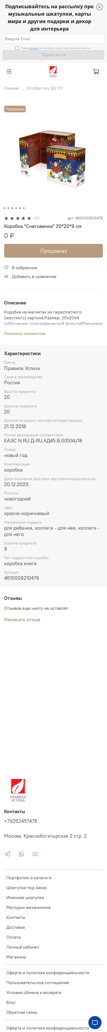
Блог (11, 1002)
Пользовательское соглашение (37, 982)
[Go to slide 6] (24, 208)
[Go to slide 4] (16, 208)
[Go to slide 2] (8, 208)
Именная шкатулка (25, 897)
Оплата (13, 937)
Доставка (15, 927)
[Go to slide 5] (20, 208)
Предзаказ (53, 250)
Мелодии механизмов (28, 907)
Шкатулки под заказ (26, 887)
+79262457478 (20, 821)
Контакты (15, 917)
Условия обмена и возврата (33, 992)
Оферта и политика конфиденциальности (47, 972)
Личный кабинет (22, 947)
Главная (11, 88)
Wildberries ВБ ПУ (44, 88)
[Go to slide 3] (12, 208)
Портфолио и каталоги (29, 877)
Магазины (16, 957)
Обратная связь (21, 1012)
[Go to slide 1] (4, 208)
